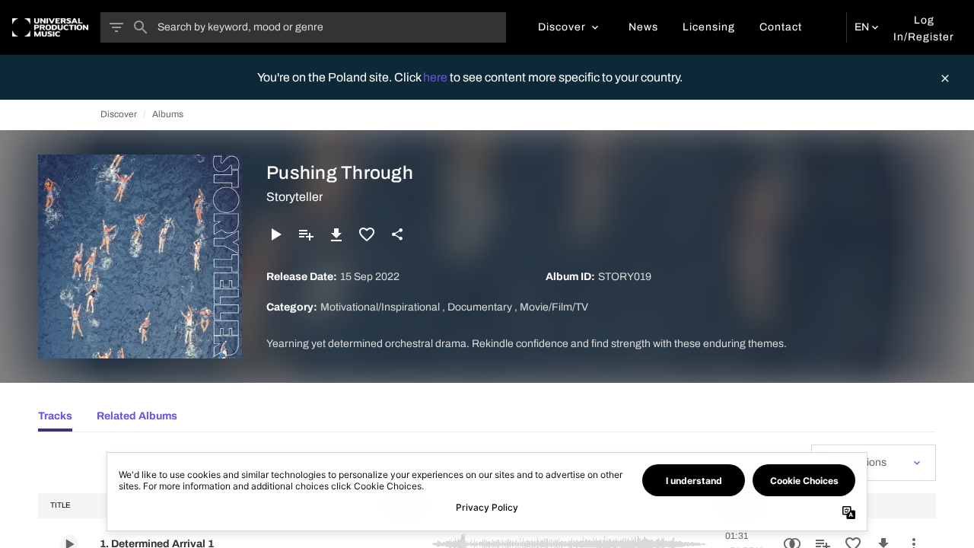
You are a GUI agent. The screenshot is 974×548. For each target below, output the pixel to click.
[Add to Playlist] (306, 234)
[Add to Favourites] (367, 234)
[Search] (141, 27)
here (436, 77)
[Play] (275, 234)
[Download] (336, 234)
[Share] (397, 234)
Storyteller (294, 196)
